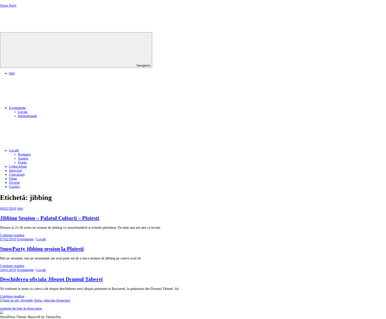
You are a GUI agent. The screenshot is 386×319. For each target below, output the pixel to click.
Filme (13, 178)
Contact (14, 186)
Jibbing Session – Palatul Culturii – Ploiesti (49, 218)
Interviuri (15, 170)
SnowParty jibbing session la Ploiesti (42, 249)
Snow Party (8, 5)
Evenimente (17, 108)
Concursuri (17, 174)
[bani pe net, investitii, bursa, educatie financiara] (35, 300)
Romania (24, 154)
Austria (23, 158)
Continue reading (12, 235)
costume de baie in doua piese (21, 308)
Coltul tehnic (18, 166)
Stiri (12, 73)
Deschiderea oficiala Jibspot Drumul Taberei (51, 279)
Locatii (14, 150)
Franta (22, 162)
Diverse (14, 182)
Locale (22, 112)
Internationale (27, 116)
